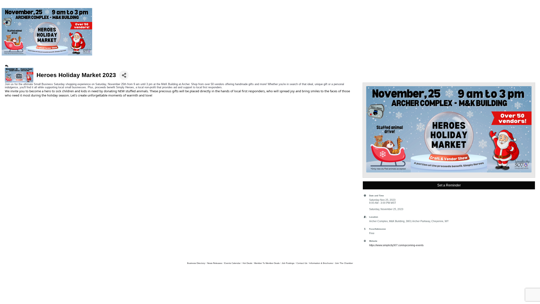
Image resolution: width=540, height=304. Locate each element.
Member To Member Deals (266, 263)
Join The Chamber (344, 263)
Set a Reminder (449, 185)
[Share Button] (124, 75)
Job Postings (288, 263)
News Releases (214, 263)
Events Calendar (232, 263)
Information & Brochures (321, 263)
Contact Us (301, 263)
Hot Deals (247, 263)
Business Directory (196, 263)
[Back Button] (6, 66)
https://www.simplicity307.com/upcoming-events (396, 245)
